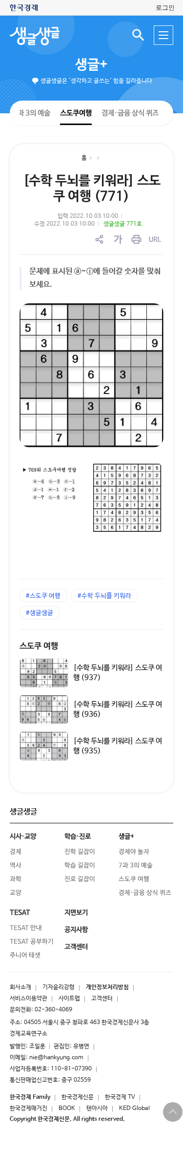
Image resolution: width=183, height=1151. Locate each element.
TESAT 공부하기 (32, 941)
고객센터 (102, 998)
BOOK (67, 1108)
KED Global (134, 1108)
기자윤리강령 (58, 987)
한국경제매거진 (28, 1108)
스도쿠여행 (76, 112)
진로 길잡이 (79, 879)
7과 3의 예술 (31, 112)
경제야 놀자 (134, 852)
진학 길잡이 (79, 852)
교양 (15, 893)
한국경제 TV (120, 1097)
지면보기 (76, 913)
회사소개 (20, 987)
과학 (15, 879)
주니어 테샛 (25, 955)
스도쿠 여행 (39, 646)
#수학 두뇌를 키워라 (104, 596)
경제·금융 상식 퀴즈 (130, 113)
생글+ (91, 65)
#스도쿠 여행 (43, 596)
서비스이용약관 (28, 998)
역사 (15, 865)
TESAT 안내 (26, 928)
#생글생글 (39, 613)
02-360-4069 (53, 1009)
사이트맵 (69, 998)
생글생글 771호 (122, 224)
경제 (15, 852)
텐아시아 (97, 1108)
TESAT (20, 913)
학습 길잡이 (79, 865)
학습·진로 (77, 836)
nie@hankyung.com (56, 1057)
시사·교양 (23, 836)
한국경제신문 (77, 1097)
